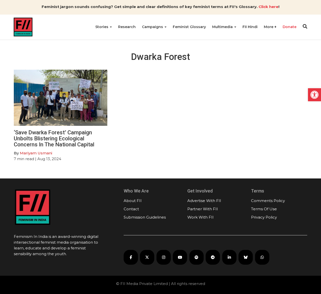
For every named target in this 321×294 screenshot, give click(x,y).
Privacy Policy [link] (264, 217)
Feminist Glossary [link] (189, 27)
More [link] (269, 27)
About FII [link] (133, 200)
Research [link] (127, 27)
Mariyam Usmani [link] (36, 153)
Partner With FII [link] (202, 209)
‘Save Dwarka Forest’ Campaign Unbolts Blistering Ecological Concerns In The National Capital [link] (55, 138)
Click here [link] (268, 6)
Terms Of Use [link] (264, 209)
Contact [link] (131, 209)
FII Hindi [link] (250, 27)
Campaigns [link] (153, 27)
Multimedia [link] (223, 27)
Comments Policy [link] (268, 200)
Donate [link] (289, 27)
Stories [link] (102, 27)
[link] (314, 94)
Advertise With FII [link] (204, 200)
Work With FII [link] (200, 217)
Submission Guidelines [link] (145, 217)
